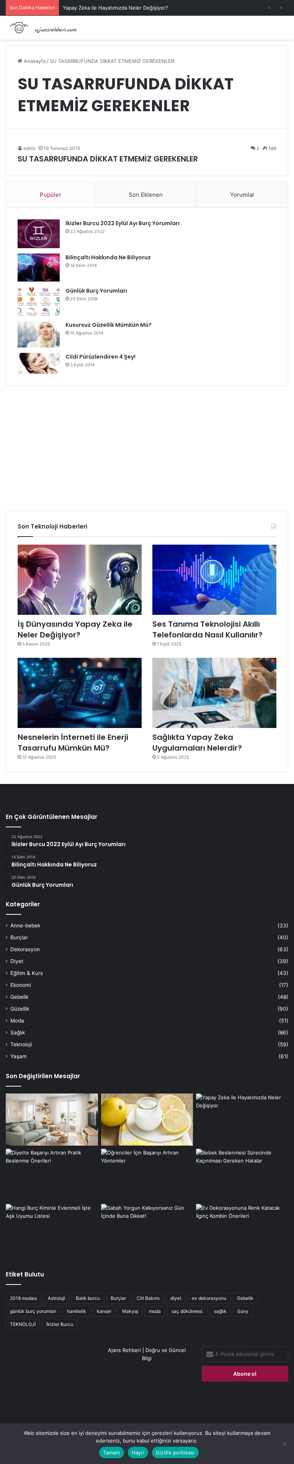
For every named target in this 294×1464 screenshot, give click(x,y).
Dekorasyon (25, 949)
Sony (242, 1311)
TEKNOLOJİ (23, 1324)
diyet (175, 1298)
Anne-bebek (25, 925)
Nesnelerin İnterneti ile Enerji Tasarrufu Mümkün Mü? (73, 742)
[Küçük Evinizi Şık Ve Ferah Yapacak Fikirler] (52, 1119)
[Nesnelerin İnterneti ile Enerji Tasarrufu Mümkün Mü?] (80, 693)
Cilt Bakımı (148, 1298)
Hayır (138, 1452)
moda (155, 1311)
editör (29, 148)
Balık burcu (88, 1298)
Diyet (16, 961)
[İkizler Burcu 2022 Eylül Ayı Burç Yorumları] (39, 233)
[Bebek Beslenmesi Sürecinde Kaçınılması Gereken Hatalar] (242, 1175)
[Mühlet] (42, 27)
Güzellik (19, 1009)
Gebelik (19, 997)
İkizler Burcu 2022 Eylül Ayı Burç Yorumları (122, 223)
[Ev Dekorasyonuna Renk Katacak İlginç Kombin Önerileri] (242, 1230)
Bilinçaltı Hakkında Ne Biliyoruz (108, 257)
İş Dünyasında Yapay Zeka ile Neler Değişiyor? (75, 629)
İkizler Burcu (59, 1324)
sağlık (220, 1311)
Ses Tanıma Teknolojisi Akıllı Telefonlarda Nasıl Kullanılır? (207, 629)
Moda (17, 1021)
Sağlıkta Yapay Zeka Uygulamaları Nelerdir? (197, 742)
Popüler (50, 194)
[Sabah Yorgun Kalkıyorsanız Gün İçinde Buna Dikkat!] (147, 1230)
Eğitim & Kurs (26, 973)
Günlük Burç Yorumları (96, 291)
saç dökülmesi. (187, 1311)
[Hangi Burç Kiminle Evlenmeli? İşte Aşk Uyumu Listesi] (52, 1230)
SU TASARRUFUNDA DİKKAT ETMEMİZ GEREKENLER (108, 158)
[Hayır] (284, 1444)
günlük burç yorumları (33, 1311)
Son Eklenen (146, 194)
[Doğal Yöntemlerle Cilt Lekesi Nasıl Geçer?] (147, 1119)
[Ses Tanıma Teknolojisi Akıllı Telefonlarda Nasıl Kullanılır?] (214, 580)
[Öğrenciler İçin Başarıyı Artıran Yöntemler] (147, 1175)
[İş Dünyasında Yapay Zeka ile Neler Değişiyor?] (80, 580)
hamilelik (76, 1311)
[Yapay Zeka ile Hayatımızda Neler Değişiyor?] (242, 1119)
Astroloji (56, 1298)
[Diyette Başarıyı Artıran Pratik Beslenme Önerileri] (52, 1175)
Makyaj (130, 1311)
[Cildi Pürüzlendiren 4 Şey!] (39, 363)
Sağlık (17, 1032)
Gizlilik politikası (175, 1452)
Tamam (111, 1452)
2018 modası (23, 1298)
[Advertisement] (147, 445)
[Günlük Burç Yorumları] (39, 301)
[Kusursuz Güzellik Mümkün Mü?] (39, 334)
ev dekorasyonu (209, 1298)
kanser (104, 1311)
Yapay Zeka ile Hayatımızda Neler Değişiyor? (115, 8)
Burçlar (19, 937)
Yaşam (18, 1056)
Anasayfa (34, 61)
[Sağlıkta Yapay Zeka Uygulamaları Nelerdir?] (214, 693)
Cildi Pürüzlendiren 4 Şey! (100, 357)
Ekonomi (20, 985)
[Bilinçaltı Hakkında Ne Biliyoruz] (39, 268)
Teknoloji (21, 1044)
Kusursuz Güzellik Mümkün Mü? (108, 325)
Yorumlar (242, 194)
